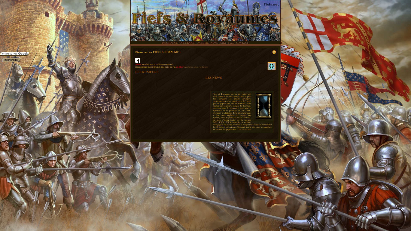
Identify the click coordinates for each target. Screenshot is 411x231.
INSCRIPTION (170, 42)
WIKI (223, 42)
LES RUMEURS (146, 72)
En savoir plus (245, 129)
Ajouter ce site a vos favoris (196, 67)
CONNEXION (187, 42)
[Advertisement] (13, 25)
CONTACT (242, 42)
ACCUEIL (203, 42)
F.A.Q (231, 42)
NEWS (214, 42)
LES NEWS (214, 77)
